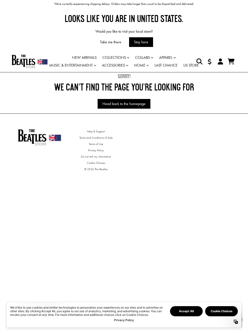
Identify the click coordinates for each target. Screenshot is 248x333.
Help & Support (96, 131)
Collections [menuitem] (114, 57)
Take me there (110, 42)
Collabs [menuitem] (142, 57)
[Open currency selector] (209, 61)
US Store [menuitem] (191, 65)
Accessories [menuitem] (113, 65)
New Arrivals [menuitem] (84, 57)
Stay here (141, 42)
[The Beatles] (30, 61)
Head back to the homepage (124, 103)
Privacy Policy (96, 150)
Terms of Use (96, 144)
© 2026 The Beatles (96, 169)
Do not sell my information (96, 157)
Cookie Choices (96, 163)
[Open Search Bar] (199, 61)
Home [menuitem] (139, 65)
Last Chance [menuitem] (166, 65)
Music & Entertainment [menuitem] (71, 65)
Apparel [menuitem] (165, 57)
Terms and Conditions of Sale (96, 138)
